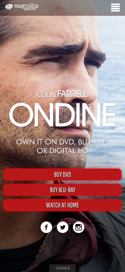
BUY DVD (62, 174)
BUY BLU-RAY (62, 190)
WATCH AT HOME (62, 205)
